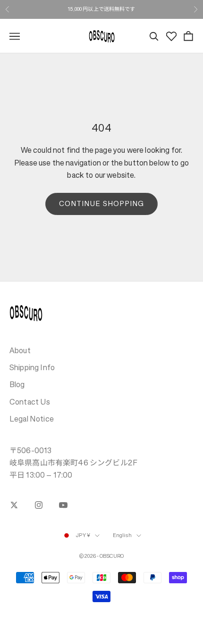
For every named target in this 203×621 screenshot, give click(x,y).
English (122, 535)
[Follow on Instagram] (38, 505)
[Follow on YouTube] (63, 505)
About (20, 350)
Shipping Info (32, 367)
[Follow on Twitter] (14, 505)
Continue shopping (101, 203)
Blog (17, 384)
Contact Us (30, 402)
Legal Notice (31, 419)
